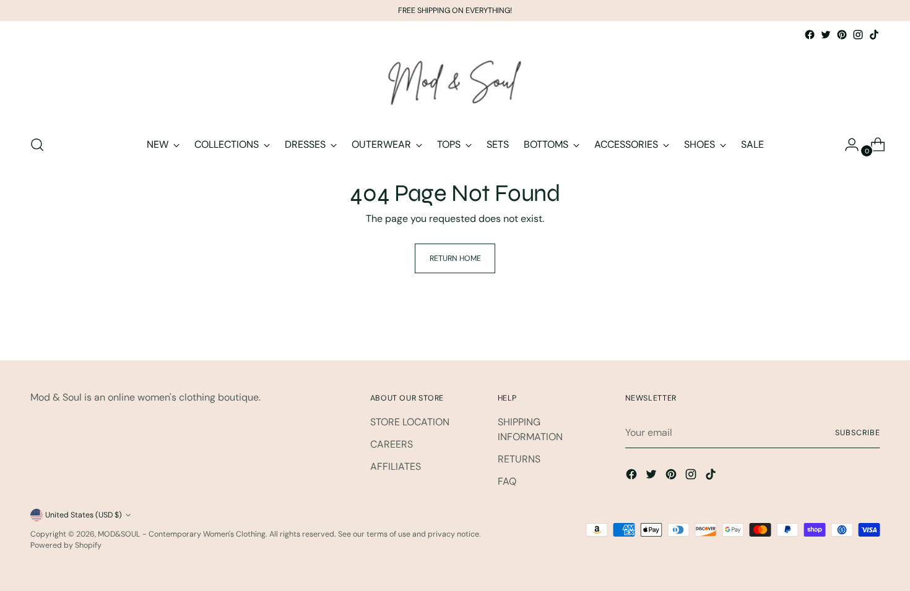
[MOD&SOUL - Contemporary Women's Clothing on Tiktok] (874, 34)
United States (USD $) (83, 515)
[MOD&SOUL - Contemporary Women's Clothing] (455, 83)
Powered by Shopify (66, 545)
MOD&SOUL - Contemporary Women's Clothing (182, 534)
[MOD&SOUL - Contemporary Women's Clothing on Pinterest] (841, 34)
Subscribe (857, 433)
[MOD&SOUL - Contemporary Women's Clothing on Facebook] (809, 34)
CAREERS (391, 444)
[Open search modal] (37, 144)
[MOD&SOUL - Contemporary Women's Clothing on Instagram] (858, 34)
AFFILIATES (395, 466)
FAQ (507, 481)
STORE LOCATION (409, 421)
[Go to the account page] (846, 144)
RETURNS (519, 459)
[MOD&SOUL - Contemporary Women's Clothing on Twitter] (825, 34)
